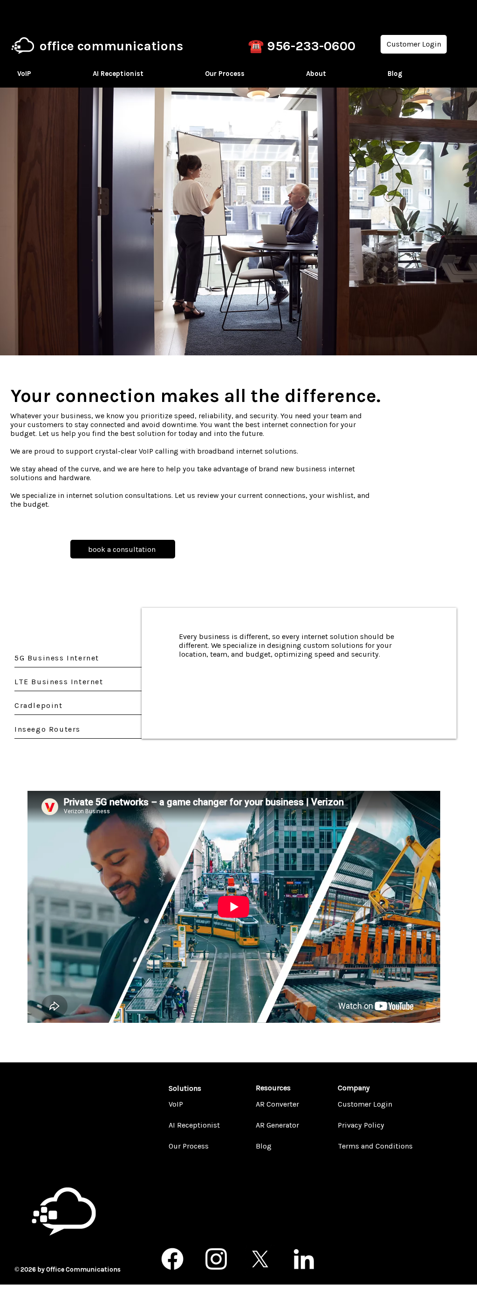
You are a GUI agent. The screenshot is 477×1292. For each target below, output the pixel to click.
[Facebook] (172, 1258)
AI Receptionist (191, 1125)
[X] (259, 1258)
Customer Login (360, 1104)
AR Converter (277, 1104)
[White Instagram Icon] (216, 1258)
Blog (264, 1146)
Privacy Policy (360, 1125)
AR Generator (277, 1125)
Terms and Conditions (360, 1146)
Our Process (189, 1146)
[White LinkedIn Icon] (303, 1258)
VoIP (176, 1104)
